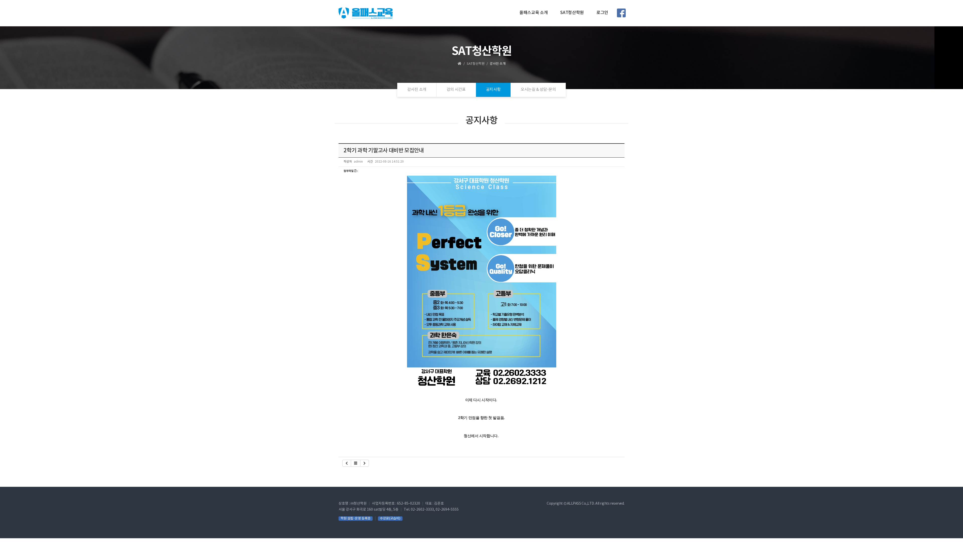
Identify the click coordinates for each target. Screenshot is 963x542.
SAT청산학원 (572, 12)
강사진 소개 (416, 89)
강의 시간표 (456, 89)
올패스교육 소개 (533, 12)
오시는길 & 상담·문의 (538, 89)
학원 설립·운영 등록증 (356, 518)
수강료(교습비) (390, 518)
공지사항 (493, 89)
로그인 (602, 12)
